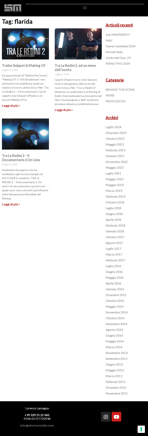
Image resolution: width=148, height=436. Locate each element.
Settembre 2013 (116, 358)
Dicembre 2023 (116, 133)
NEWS (110, 95)
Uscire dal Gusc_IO (118, 57)
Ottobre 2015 (115, 300)
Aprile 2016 (113, 283)
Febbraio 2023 (115, 150)
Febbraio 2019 (115, 196)
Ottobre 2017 (115, 237)
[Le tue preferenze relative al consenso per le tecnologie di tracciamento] (141, 429)
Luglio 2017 (113, 248)
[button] (85, 7)
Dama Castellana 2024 (120, 46)
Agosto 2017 (114, 243)
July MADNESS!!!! (118, 34)
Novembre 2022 (117, 161)
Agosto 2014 (114, 329)
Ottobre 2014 (115, 318)
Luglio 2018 (113, 208)
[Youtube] (116, 417)
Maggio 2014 (115, 341)
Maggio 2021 (115, 179)
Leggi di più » (11, 105)
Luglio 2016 (113, 266)
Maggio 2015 (115, 306)
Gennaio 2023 (115, 156)
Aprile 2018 (113, 219)
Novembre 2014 (117, 312)
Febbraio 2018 (115, 225)
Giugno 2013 (114, 364)
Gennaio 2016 (115, 289)
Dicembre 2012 (116, 387)
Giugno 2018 (114, 214)
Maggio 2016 (115, 277)
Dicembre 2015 (116, 295)
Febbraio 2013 (115, 382)
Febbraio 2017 (115, 260)
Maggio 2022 (115, 167)
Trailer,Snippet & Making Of (23, 65)
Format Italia (114, 52)
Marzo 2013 (114, 376)
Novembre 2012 (117, 393)
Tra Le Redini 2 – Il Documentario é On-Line (21, 157)
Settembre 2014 (116, 324)
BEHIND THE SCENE (120, 89)
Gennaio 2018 (115, 231)
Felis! (109, 40)
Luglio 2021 (113, 173)
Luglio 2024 (113, 127)
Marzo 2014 (114, 347)
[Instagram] (106, 417)
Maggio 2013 (115, 370)
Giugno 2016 (114, 271)
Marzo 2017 (114, 254)
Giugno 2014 (114, 335)
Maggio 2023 (115, 144)
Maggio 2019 (115, 185)
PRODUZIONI (115, 101)
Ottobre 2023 (115, 138)
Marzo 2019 (114, 190)
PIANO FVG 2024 (118, 63)
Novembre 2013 (117, 353)
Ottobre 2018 (115, 202)
